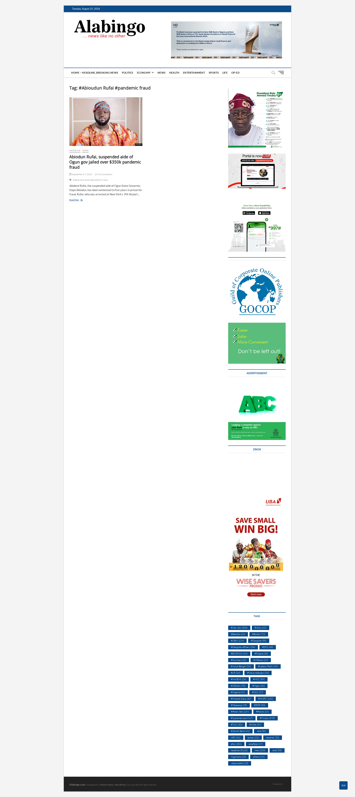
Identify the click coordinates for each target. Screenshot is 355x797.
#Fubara (261, 653)
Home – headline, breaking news (94, 72)
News (161, 72)
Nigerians (238, 756)
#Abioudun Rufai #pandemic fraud (90, 179)
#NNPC (265, 698)
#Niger (258, 685)
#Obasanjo (239, 705)
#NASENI (238, 679)
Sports (214, 72)
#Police (262, 711)
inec (260, 750)
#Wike (255, 724)
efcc (236, 743)
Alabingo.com (77, 784)
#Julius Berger (241, 666)
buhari (253, 737)
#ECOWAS (239, 653)
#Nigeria (238, 692)
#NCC (259, 679)
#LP (235, 672)
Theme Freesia (106, 784)
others (259, 756)
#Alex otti (239, 627)
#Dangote (258, 640)
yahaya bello (239, 763)
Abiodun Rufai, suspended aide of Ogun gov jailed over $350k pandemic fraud (105, 162)
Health (174, 72)
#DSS (267, 647)
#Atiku (260, 627)
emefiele (256, 743)
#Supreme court (242, 718)
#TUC (236, 724)
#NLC (257, 692)
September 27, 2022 (81, 174)
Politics (127, 72)
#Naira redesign (258, 672)
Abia (261, 731)
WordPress (120, 784)
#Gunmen (238, 659)
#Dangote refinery (243, 647)
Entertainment (194, 72)
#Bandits (238, 634)
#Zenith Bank (240, 731)
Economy (144, 72)
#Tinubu (267, 718)
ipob (277, 750)
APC (236, 737)
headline (75, 150)
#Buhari (258, 634)
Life (225, 72)
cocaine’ (272, 737)
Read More (79, 200)
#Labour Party (268, 666)
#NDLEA (238, 685)
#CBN (237, 640)
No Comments (104, 174)
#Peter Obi (240, 711)
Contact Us (278, 784)
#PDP (259, 705)
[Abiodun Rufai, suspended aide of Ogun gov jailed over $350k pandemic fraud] (105, 121)
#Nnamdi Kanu (241, 698)
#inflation (260, 659)
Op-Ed (235, 72)
